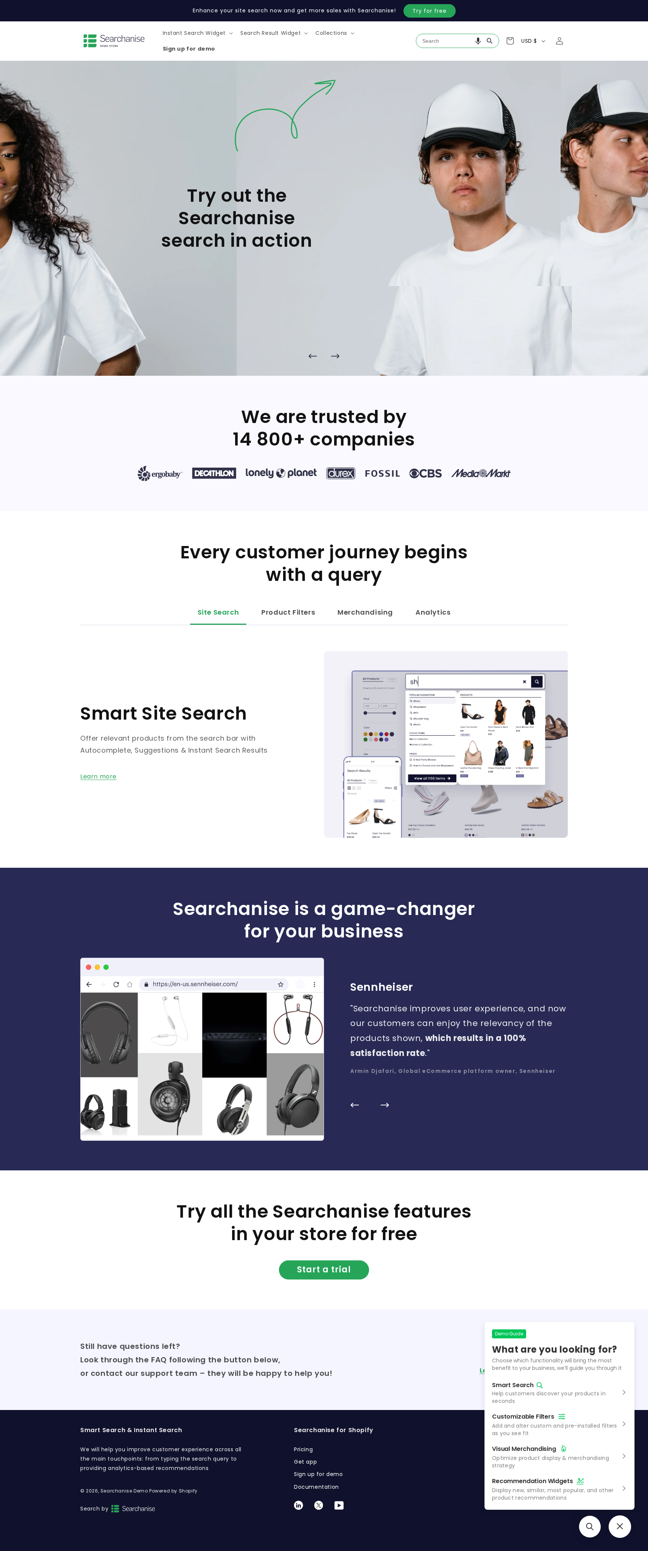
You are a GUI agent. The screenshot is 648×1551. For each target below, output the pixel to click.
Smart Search (513, 1385)
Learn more (98, 776)
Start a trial (324, 1269)
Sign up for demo (318, 1474)
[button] (197, 33)
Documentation (316, 1487)
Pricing (303, 1449)
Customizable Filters (523, 1416)
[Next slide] (335, 356)
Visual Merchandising (524, 1448)
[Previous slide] (313, 356)
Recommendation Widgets (532, 1481)
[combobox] (457, 41)
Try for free (429, 11)
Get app (305, 1462)
